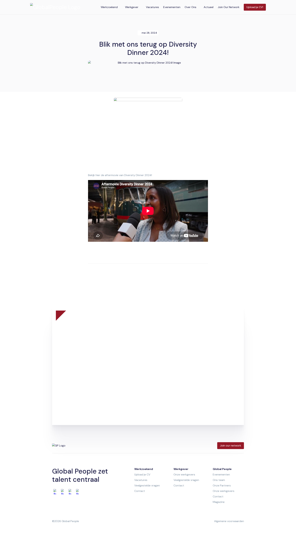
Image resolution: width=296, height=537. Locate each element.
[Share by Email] (162, 281)
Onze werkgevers (184, 474)
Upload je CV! (254, 7)
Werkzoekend (109, 7)
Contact (139, 491)
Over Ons (190, 7)
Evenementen (171, 7)
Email (154, 359)
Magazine (219, 502)
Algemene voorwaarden (229, 521)
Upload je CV (142, 474)
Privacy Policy (170, 402)
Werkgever (131, 7)
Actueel (208, 7)
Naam (72, 359)
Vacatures (152, 7)
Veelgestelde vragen (147, 485)
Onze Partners (222, 485)
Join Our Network (228, 7)
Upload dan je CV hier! (148, 348)
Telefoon (74, 374)
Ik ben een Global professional (169, 374)
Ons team (219, 480)
